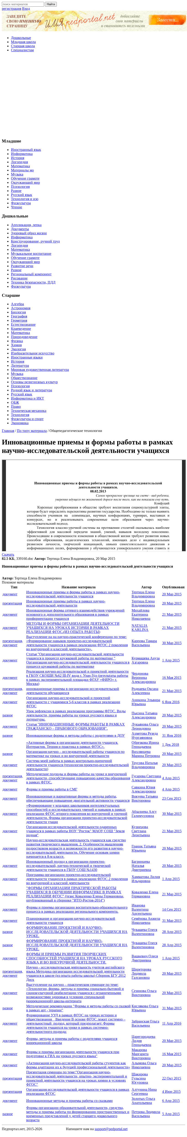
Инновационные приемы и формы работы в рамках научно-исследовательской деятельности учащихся (73, 594)
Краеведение (21, 329)
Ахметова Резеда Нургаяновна (145, 735)
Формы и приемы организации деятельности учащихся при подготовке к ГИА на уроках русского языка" (72, 1054)
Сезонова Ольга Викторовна (144, 993)
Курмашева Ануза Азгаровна (146, 660)
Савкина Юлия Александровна (144, 789)
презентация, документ (13, 643)
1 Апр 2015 (171, 660)
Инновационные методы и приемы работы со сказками (69, 1101)
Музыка (17, 174)
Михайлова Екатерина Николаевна (141, 614)
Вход (26, 8)
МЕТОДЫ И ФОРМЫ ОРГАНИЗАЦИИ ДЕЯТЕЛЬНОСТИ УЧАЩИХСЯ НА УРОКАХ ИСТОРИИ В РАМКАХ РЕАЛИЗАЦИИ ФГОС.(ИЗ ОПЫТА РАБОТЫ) (72, 628)
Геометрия (19, 320)
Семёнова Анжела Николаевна (146, 921)
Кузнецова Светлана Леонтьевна (141, 831)
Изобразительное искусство (32, 353)
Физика (17, 341)
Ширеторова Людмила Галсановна (141, 973)
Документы (20, 229)
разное (8, 715)
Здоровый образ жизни (29, 233)
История (17, 158)
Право (16, 406)
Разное (16, 191)
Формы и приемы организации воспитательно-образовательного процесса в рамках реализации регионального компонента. (76, 909)
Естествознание (23, 324)
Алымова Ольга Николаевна (144, 1065)
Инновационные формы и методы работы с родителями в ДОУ (75, 735)
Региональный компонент (31, 274)
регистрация (11, 8)
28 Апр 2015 (172, 932)
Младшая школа (23, 42)
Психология (20, 187)
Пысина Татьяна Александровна (144, 715)
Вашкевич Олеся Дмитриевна (145, 958)
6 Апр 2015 (171, 1101)
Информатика (22, 154)
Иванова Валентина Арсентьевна (142, 909)
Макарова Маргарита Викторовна (141, 1054)
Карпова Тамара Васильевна (144, 643)
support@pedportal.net (111, 1129)
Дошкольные (21, 38)
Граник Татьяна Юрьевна (144, 848)
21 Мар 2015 (172, 614)
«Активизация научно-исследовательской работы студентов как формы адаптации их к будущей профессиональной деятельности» (78, 1065)
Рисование (19, 278)
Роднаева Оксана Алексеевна (145, 691)
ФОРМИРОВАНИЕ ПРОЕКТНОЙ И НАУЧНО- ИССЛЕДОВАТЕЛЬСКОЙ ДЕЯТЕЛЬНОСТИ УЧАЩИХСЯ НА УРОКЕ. (76, 932)
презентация (12, 603)
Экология (18, 349)
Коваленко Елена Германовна (145, 894)
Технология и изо (24, 199)
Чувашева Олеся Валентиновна (144, 932)
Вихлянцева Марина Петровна (146, 754)
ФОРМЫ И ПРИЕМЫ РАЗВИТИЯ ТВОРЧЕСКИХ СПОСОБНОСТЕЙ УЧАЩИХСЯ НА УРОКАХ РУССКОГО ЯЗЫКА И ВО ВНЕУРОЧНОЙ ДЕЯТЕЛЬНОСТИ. (74, 958)
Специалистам (22, 50)
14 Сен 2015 (171, 909)
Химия (16, 345)
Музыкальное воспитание (31, 254)
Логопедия (19, 162)
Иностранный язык (26, 150)
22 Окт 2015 (171, 1078)
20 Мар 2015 (172, 594)
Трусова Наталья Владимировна (145, 765)
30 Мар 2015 (172, 643)
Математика (20, 166)
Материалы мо (22, 170)
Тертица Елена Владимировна (143, 594)
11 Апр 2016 (171, 1023)
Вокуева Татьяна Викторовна (145, 798)
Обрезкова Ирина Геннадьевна (145, 745)
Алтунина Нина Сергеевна (144, 1092)
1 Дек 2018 (170, 745)
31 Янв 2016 (171, 735)
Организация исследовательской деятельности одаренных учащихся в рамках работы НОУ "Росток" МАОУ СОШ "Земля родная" (75, 831)
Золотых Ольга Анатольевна (143, 1101)
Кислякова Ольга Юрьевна (145, 1008)
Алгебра (17, 304)
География (19, 316)
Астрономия (20, 308)
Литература (20, 365)
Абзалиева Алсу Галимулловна (144, 814)
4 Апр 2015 (171, 778)
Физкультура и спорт (27, 419)
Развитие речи (22, 266)
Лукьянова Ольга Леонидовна (145, 726)
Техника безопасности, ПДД (33, 282)
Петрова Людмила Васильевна (146, 1114)
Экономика (20, 423)
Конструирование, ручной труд (35, 241)
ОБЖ (15, 402)
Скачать (8, 554)
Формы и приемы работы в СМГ (51, 789)
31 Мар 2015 (172, 921)
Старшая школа (23, 46)
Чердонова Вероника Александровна (144, 678)
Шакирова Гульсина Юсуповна (140, 1078)
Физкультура (21, 203)
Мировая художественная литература (40, 370)
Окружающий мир (25, 182)
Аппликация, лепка (26, 225)
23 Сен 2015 (171, 798)
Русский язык (21, 195)
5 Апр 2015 (171, 1114)
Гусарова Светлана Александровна (146, 778)
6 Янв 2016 (170, 702)
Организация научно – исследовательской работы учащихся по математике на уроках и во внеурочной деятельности (75, 754)
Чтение (16, 207)
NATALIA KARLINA (140, 628)
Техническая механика (28, 411)
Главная (8, 431)
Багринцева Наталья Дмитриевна (141, 866)
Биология (18, 312)
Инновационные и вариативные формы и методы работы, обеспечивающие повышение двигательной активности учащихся (78, 798)
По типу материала (32, 431)
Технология (20, 415)
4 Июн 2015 (171, 1091)
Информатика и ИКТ (27, 398)
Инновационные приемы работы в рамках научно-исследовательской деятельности (65, 603)
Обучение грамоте (25, 178)
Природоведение (24, 337)
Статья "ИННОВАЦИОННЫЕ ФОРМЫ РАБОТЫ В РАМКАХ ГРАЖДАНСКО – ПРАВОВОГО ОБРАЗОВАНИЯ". (75, 726)
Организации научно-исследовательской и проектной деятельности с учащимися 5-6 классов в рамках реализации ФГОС (73, 702)
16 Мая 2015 (171, 678)
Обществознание (24, 378)
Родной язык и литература (31, 390)
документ (10, 594)
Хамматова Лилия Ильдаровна (146, 879)
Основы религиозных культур (34, 382)
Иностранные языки (27, 357)
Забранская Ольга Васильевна (145, 1023)
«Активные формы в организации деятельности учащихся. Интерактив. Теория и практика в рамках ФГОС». (72, 745)
